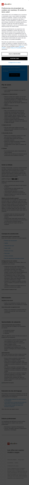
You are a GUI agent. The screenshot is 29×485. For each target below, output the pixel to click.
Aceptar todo (14, 58)
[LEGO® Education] (7, 4)
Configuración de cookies (14, 62)
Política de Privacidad (16, 47)
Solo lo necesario (14, 54)
